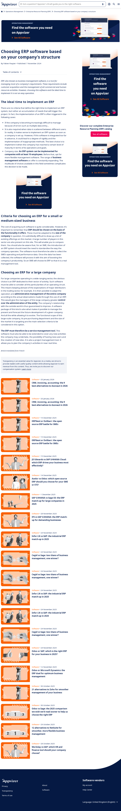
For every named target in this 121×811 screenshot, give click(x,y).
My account (87, 785)
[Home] (2, 11)
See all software (100, 134)
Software (45, 790)
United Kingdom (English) (103, 802)
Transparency (7, 791)
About (44, 785)
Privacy (5, 786)
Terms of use (7, 795)
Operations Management (14, 11)
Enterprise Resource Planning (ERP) (38, 11)
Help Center (87, 790)
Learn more (26, 369)
